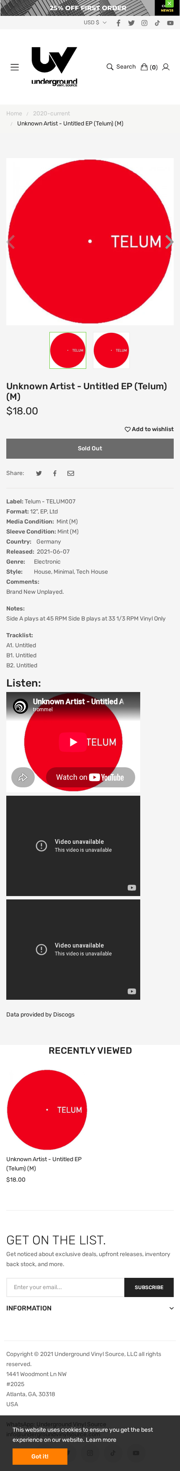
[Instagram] (144, 22)
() (154, 67)
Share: (15, 473)
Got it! (40, 1456)
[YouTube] (170, 22)
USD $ (91, 23)
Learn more (101, 1439)
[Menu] (14, 67)
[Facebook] (118, 22)
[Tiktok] (157, 22)
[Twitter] (131, 22)
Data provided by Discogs (40, 1014)
